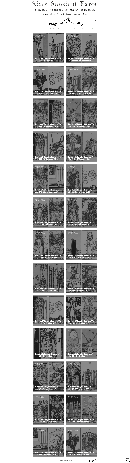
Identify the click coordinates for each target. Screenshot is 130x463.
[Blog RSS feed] (96, 20)
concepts (70, 28)
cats (40, 28)
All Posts (35, 28)
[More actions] (61, 36)
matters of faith (52, 28)
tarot (59, 28)
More (75, 28)
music (64, 28)
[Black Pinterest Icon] (92, 460)
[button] (82, 29)
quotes (45, 28)
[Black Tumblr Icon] (89, 460)
